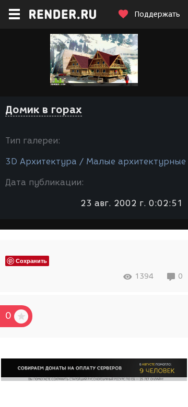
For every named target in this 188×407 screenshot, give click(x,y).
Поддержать (157, 14)
